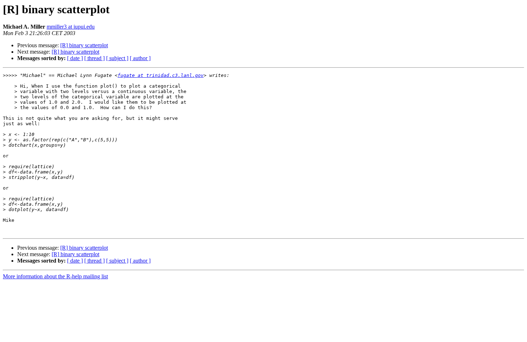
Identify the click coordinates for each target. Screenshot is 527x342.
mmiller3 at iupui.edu (71, 27)
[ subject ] (117, 58)
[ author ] (140, 58)
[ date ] (75, 58)
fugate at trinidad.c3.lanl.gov (161, 75)
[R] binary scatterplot (84, 45)
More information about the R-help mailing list (55, 276)
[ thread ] (94, 58)
